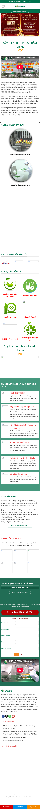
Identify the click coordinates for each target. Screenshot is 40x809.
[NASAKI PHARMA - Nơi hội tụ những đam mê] (20, 6)
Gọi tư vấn (7, 806)
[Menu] (3, 6)
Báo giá (34, 806)
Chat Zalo (20, 806)
